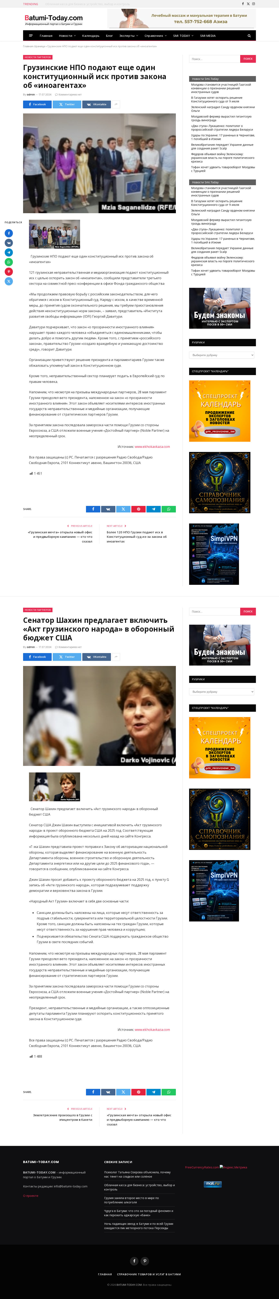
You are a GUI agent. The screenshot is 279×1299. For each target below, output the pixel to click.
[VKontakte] (9, 243)
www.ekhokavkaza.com (152, 446)
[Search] (249, 35)
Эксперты (127, 36)
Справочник (154, 36)
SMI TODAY (181, 36)
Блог (109, 36)
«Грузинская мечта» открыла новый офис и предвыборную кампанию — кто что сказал (60, 536)
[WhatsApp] (9, 262)
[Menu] (31, 35)
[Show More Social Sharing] (116, 104)
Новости (65, 36)
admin (31, 94)
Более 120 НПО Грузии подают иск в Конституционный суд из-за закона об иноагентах (137, 536)
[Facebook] (9, 233)
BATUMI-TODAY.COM (129, 1285)
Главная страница (34, 46)
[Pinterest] (9, 272)
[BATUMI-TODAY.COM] (53, 19)
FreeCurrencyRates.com (202, 1167)
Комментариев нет (70, 94)
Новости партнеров (38, 57)
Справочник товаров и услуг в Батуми (149, 1274)
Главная (46, 36)
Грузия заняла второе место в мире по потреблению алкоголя (89, 4)
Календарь (90, 36)
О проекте (30, 1196)
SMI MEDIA (208, 36)
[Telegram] (9, 253)
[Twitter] (9, 281)
